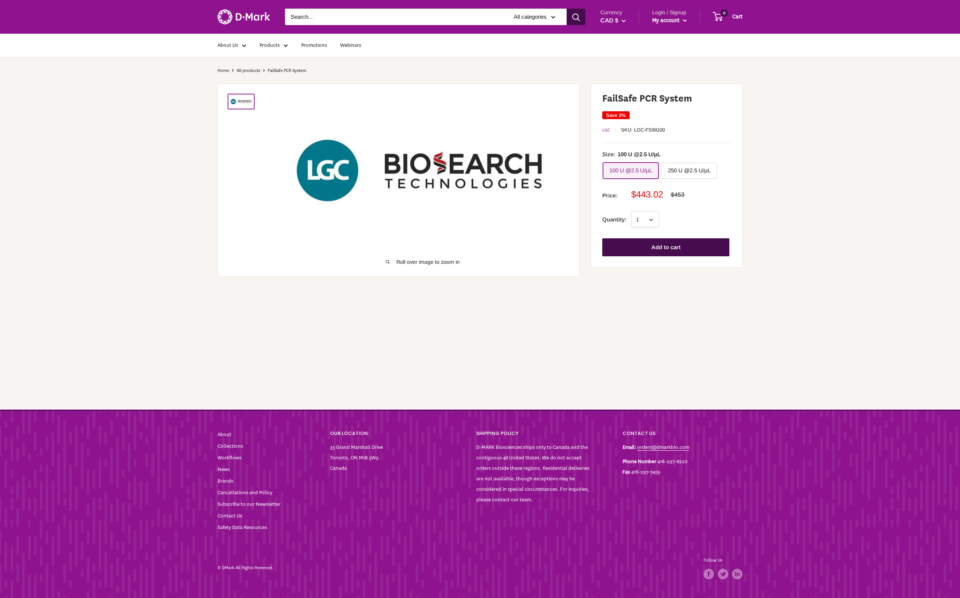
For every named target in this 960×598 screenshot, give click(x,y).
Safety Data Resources (242, 527)
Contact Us (230, 515)
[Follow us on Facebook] (709, 574)
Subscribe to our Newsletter (249, 504)
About (224, 434)
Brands (225, 480)
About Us (228, 45)
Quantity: (614, 220)
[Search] (576, 17)
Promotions (314, 45)
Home (223, 70)
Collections (230, 446)
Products (270, 45)
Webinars (350, 45)
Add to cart (666, 247)
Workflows (230, 457)
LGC (606, 130)
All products (248, 70)
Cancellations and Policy (245, 492)
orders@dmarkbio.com (663, 447)
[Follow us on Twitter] (723, 574)
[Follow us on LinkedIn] (737, 574)
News (224, 469)
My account (666, 20)
